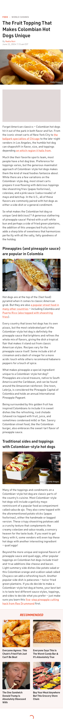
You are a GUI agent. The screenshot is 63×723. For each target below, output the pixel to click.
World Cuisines (20, 17)
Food (5, 17)
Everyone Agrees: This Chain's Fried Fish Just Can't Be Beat (14, 653)
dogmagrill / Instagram (50, 289)
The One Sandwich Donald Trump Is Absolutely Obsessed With (14, 697)
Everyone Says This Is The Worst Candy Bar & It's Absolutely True (45, 653)
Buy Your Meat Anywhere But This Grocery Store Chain (46, 696)
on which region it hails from (33, 150)
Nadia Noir (10, 41)
